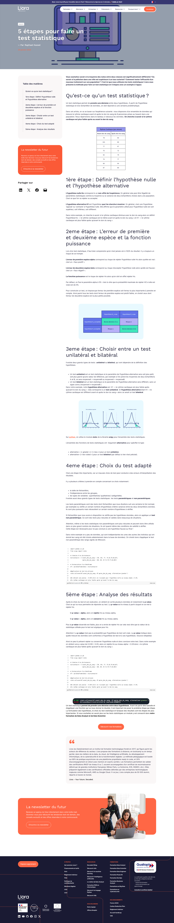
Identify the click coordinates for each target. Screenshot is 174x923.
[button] (153, 2)
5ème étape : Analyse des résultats (40, 129)
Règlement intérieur (70, 875)
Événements (105, 9)
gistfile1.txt (70, 583)
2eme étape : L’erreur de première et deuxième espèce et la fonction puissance (40, 107)
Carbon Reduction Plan (117, 906)
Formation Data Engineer (118, 871)
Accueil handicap (115, 912)
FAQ (65, 878)
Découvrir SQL (91, 895)
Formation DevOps (116, 878)
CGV (65, 893)
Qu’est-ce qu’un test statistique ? (38, 91)
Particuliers (66, 9)
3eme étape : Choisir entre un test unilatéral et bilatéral (39, 117)
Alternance (79, 9)
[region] (111, 564)
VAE (111, 916)
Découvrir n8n (91, 868)
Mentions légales (69, 886)
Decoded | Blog (92, 865)
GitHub (86, 583)
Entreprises (92, 9)
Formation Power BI (116, 875)
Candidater (150, 9)
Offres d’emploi (92, 910)
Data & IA (21, 24)
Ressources (119, 9)
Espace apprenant (28, 864)
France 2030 (114, 903)
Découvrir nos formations (111, 727)
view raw (152, 583)
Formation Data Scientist (118, 868)
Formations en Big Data (117, 886)
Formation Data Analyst (117, 865)
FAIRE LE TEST (117, 2)
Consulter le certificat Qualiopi (143, 890)
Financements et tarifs (71, 868)
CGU (65, 889)
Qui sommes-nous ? (70, 865)
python (72, 437)
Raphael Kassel (33, 45)
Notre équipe (91, 907)
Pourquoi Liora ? (133, 9)
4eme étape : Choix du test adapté (39, 124)
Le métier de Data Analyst (95, 882)
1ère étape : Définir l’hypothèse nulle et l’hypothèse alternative (40, 98)
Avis (65, 871)
